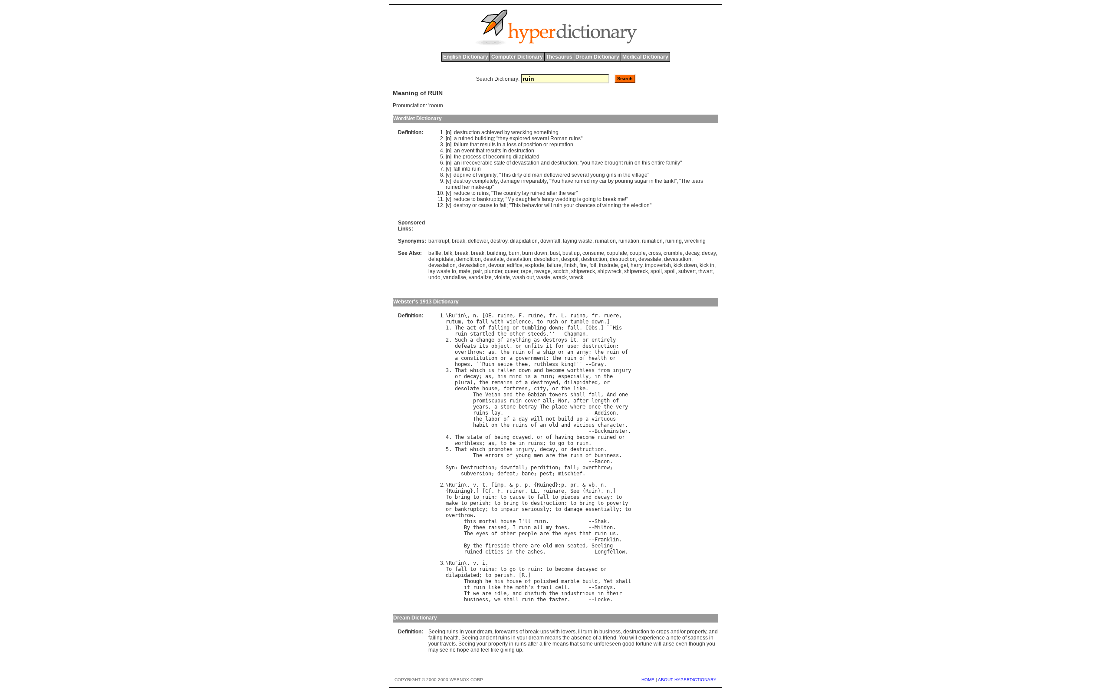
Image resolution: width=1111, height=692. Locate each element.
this (646, 163)
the (457, 157)
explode (534, 265)
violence (518, 322)
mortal (488, 521)
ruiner (515, 491)
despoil (570, 259)
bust (555, 253)
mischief (570, 474)
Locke (602, 599)
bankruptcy (490, 199)
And (611, 395)
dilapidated (526, 157)
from (604, 370)
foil (592, 265)
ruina (577, 316)
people (528, 534)
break (609, 199)
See (574, 491)
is (579, 199)
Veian (492, 395)
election (640, 205)
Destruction (477, 468)
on (637, 163)
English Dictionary (465, 57)
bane (528, 474)
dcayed (522, 437)
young (597, 175)
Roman (559, 138)
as (537, 340)
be (512, 443)
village (640, 175)
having (564, 437)
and (545, 163)
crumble (673, 253)
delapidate (441, 259)
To (449, 497)
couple (638, 253)
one (623, 395)
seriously (535, 509)
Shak (601, 521)
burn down (534, 253)
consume (593, 253)
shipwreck (583, 271)
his (501, 376)
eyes (482, 534)
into (466, 169)
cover (532, 401)
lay (525, 193)
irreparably (534, 181)
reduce (462, 193)
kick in (707, 265)
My (510, 199)
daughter (526, 199)
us (613, 534)
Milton (604, 527)
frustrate (608, 265)
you (586, 163)
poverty (617, 503)
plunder (493, 271)
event (467, 151)
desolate (493, 259)
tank (669, 181)
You (555, 181)
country (512, 193)
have (597, 163)
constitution (479, 358)
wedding (566, 199)
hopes (462, 364)
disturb (535, 593)
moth (522, 587)
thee (522, 364)
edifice (515, 265)
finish (570, 265)
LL (534, 491)
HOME (647, 679)
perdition (544, 468)
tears (697, 181)
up (489, 187)
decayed (587, 569)
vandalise (454, 277)
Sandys (604, 587)
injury (622, 370)
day (523, 419)
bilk (448, 253)
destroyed (544, 382)
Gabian (537, 395)
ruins (575, 138)
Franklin (607, 540)
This (506, 175)
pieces (570, 497)
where (577, 407)
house (489, 389)
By (467, 527)
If (467, 593)
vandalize (480, 277)
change (485, 340)
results (488, 145)
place (559, 407)
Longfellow (610, 552)
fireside (497, 546)
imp (498, 485)
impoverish (658, 265)
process (472, 157)
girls (611, 175)
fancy (548, 199)
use (571, 346)
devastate (649, 259)
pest (546, 474)
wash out (523, 277)
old (527, 175)
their (614, 593)
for (559, 346)
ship (549, 352)
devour (496, 265)
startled (482, 334)
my (594, 181)
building (484, 138)
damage (510, 181)
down (598, 322)
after (552, 193)
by (507, 132)
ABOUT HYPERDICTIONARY (687, 679)
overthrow (468, 352)
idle (500, 593)
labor (492, 419)
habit (480, 425)
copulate (617, 253)
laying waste (577, 241)
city (540, 389)
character (611, 425)
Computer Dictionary (517, 57)
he (488, 581)
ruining (673, 241)
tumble (579, 322)
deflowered (557, 175)
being (501, 437)
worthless (581, 370)
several (540, 138)
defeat (506, 474)
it (573, 340)
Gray (598, 364)
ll (528, 521)
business (607, 455)
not (550, 419)
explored (519, 138)
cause (485, 205)
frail (544, 587)
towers (558, 395)
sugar (641, 181)
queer (511, 271)
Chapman (574, 334)
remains (502, 382)
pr (573, 485)
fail (503, 205)
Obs (593, 328)
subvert (687, 271)
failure (461, 145)
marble (570, 581)
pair (477, 271)
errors (494, 455)
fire (583, 265)
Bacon (602, 461)
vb (591, 485)
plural (464, 382)
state (499, 163)
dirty (517, 175)
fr (552, 316)
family (673, 163)
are (550, 455)
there (520, 546)
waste (543, 277)
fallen (506, 370)
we (476, 593)
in (499, 145)
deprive (462, 175)
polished (546, 581)
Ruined (546, 485)
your (569, 205)
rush (552, 322)
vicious (584, 425)
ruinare (553, 491)
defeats (465, 346)
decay (692, 253)
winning (611, 205)
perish (479, 503)
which (477, 370)
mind (515, 376)
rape (526, 271)
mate (464, 271)
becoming (500, 157)
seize (505, 364)
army (582, 352)
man (537, 175)
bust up (571, 253)
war (571, 193)
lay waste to (442, 271)
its (483, 346)
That (461, 370)
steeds (537, 334)
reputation (561, 145)
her (466, 187)
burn (514, 253)
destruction (467, 132)
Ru (452, 316)
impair (509, 509)
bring (462, 497)
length (601, 401)
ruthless (546, 364)
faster (558, 599)
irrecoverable (477, 163)
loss (511, 145)
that (474, 145)
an (457, 151)
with (497, 322)
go (561, 443)
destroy (462, 181)
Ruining (459, 491)
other (517, 334)
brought (614, 163)
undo (434, 277)
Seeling (602, 546)
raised (497, 527)
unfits (534, 346)
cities (494, 552)
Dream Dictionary (597, 57)
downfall (550, 241)
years (480, 407)
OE (488, 316)
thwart (705, 271)
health (597, 358)
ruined (465, 138)
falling (498, 328)
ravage (542, 271)
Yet (608, 581)
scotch (561, 271)
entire (658, 163)
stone (508, 407)
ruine (505, 316)
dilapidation (524, 241)
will (548, 205)
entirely (604, 340)
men (538, 455)
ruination (605, 241)
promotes (500, 449)
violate (502, 277)
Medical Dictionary (645, 57)
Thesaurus (559, 57)
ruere (611, 316)
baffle (434, 253)
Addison (605, 413)
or (545, 145)
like (579, 389)
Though (473, 581)
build (565, 419)
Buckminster (611, 431)
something (546, 132)
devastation (525, 163)
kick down (685, 265)
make (477, 187)
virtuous (604, 419)
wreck (576, 277)
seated (576, 546)
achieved (492, 132)
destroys (555, 340)
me (621, 199)
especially (573, 376)
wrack (560, 277)
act (471, 328)
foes (561, 527)
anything (518, 340)
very (622, 407)
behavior (532, 205)
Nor (562, 401)
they (503, 138)
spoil (656, 271)
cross (654, 253)
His (617, 328)
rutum (453, 322)
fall (457, 169)
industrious (578, 593)
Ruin (488, 364)
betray (528, 407)
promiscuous (489, 401)
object (500, 346)
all (547, 401)
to (473, 193)
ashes (535, 552)
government (531, 358)
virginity (487, 175)
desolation (518, 259)
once (594, 407)
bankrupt (438, 241)
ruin (628, 163)
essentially (602, 509)
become (555, 370)
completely (485, 181)
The (685, 181)
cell (561, 587)
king (567, 364)
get (624, 265)
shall (577, 395)
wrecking (521, 132)
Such (461, 340)
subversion (476, 474)
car (603, 181)
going (589, 199)
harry (636, 265)
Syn (450, 468)
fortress (515, 389)
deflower (478, 241)
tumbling (534, 328)
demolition (468, 259)
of (520, 145)
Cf (488, 491)
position (532, 145)
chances (585, 205)
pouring (624, 181)
